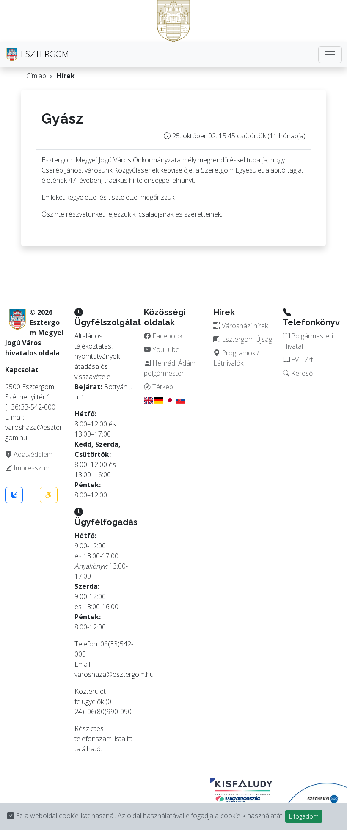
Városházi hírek (244, 325)
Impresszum (31, 468)
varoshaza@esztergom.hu (114, 674)
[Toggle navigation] (330, 54)
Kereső (301, 373)
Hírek (65, 75)
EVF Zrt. (301, 359)
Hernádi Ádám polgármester (170, 368)
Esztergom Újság (246, 339)
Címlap (36, 75)
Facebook (166, 336)
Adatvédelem (32, 454)
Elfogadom (304, 816)
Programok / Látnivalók (236, 358)
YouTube (165, 349)
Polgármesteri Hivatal (308, 341)
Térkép (162, 386)
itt (129, 738)
